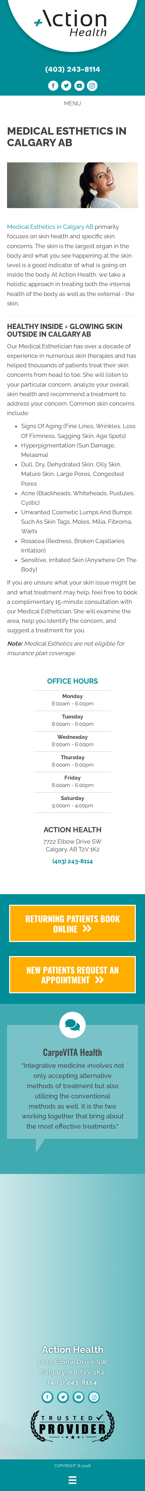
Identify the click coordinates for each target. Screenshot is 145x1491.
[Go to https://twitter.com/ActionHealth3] (66, 86)
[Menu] (72, 1480)
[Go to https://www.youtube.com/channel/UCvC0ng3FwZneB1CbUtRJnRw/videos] (79, 86)
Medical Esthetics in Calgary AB (50, 226)
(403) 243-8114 (72, 69)
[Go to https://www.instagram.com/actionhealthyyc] (92, 86)
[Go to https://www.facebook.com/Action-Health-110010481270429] (53, 86)
